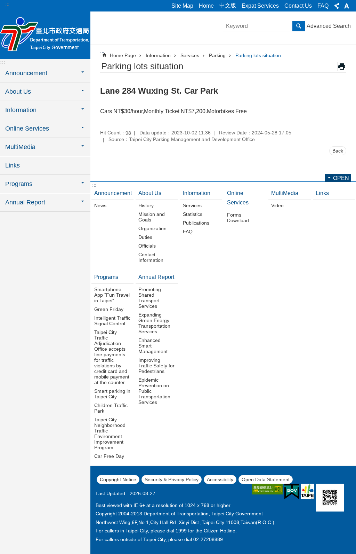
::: (7, 4)
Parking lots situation (258, 55)
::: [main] (102, 53)
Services (189, 55)
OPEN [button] (341, 178)
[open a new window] (267, 489)
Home (206, 6)
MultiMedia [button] (20, 146)
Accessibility (220, 479)
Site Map (182, 6)
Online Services (238, 197)
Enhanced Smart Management (153, 345)
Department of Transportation (45, 34)
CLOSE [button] (337, 6)
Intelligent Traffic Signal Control (112, 320)
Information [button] (21, 110)
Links (12, 165)
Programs (106, 277)
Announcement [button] (26, 73)
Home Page (123, 55)
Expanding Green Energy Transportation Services (154, 323)
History (146, 205)
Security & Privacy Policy (172, 479)
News (100, 205)
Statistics (192, 214)
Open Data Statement (266, 479)
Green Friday (108, 309)
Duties (145, 237)
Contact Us (298, 6)
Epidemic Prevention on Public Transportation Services (154, 391)
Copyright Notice (118, 479)
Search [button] (298, 26)
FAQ (323, 6)
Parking (217, 55)
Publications (196, 223)
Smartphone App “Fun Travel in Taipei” (112, 295)
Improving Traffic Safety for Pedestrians (156, 365)
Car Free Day (109, 456)
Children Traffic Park (111, 408)
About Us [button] (18, 91)
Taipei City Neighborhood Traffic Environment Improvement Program (110, 433)
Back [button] (337, 151)
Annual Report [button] (25, 202)
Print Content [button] (341, 66)
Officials (147, 246)
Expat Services (260, 6)
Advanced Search (329, 26)
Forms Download (238, 217)
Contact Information (150, 257)
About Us (149, 193)
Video (277, 205)
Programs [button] (18, 183)
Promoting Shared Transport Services (149, 298)
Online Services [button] (27, 128)
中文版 (227, 5)
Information (158, 55)
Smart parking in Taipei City (112, 393)
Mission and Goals (151, 217)
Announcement (113, 193)
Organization (152, 228)
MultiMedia (284, 193)
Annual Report (156, 277)
